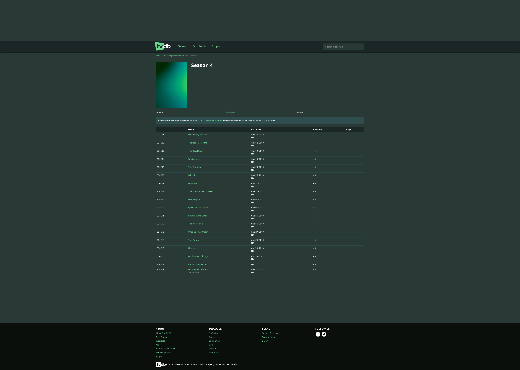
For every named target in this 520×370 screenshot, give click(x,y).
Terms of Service (270, 333)
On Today (213, 333)
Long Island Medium (176, 56)
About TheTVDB (163, 333)
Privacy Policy (268, 337)
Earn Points (199, 46)
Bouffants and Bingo (197, 215)
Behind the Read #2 (197, 264)
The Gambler (194, 167)
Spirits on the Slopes (198, 207)
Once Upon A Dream (198, 231)
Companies (214, 340)
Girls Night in (194, 199)
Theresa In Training (197, 142)
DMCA (265, 340)
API (157, 344)
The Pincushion (195, 223)
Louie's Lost (193, 183)
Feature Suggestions (165, 348)
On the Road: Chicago (198, 256)
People (212, 348)
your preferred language (212, 120)
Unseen (192, 248)
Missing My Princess (198, 134)
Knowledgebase (163, 352)
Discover (182, 46)
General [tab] (159, 112)
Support (216, 46)
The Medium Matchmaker (200, 191)
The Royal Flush (195, 150)
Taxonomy (214, 352)
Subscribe (160, 340)
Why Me (192, 175)
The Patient (193, 240)
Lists (211, 344)
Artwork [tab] (301, 112)
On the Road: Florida (198, 269)
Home (158, 56)
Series (164, 56)
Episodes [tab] (230, 112)
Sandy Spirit (194, 159)
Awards (212, 337)
